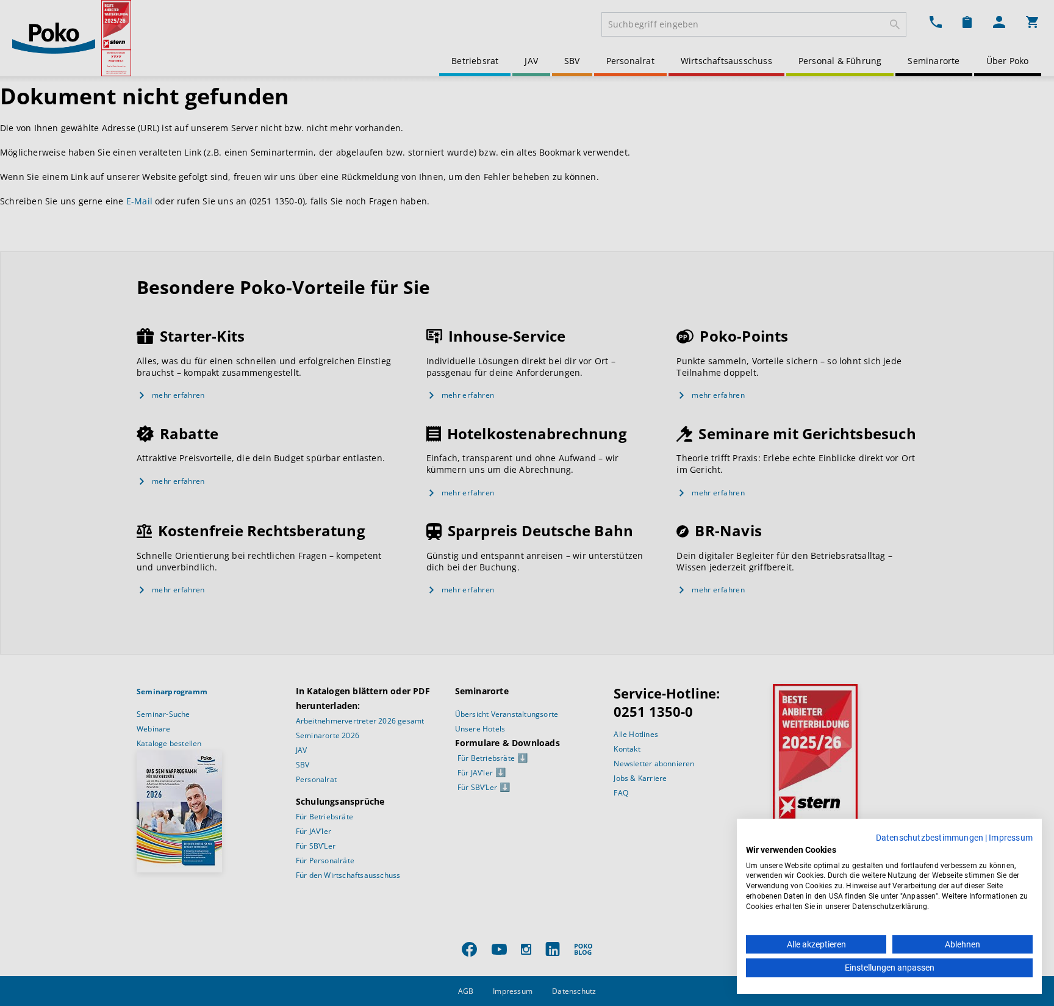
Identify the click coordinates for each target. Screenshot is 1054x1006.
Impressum (1011, 838)
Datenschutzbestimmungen (930, 838)
